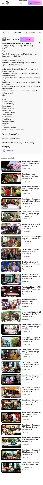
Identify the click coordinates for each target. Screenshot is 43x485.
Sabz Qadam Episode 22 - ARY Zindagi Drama (31, 426)
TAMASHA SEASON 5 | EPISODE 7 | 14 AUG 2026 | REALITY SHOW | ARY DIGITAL (31, 225)
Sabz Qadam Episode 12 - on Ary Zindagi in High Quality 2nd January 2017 (31, 213)
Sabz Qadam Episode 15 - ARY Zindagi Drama (31, 414)
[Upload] (25, 2)
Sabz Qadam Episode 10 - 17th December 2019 (31, 464)
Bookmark (31, 33)
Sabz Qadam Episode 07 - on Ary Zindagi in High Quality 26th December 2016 (32, 388)
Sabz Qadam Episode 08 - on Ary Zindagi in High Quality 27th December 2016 (32, 376)
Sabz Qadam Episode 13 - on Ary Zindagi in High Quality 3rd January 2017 (31, 351)
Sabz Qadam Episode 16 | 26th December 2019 (31, 451)
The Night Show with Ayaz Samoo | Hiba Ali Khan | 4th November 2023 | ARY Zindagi (30, 263)
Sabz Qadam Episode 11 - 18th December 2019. (31, 439)
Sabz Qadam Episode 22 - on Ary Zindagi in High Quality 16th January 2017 (32, 200)
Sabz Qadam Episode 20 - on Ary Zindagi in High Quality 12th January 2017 (32, 326)
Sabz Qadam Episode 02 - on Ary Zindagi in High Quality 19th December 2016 (32, 401)
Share (18, 33)
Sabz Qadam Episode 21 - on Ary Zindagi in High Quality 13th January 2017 (31, 188)
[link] (10, 39)
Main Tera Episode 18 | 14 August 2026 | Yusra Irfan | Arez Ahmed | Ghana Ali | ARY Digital (31, 238)
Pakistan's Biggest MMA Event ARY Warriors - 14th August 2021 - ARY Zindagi (31, 288)
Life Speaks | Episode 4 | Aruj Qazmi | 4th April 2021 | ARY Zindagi (31, 313)
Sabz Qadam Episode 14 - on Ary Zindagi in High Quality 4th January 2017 (31, 338)
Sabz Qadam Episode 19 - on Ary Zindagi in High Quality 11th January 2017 (31, 163)
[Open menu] (3, 2)
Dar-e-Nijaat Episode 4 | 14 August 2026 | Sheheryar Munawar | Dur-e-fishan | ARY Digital (31, 250)
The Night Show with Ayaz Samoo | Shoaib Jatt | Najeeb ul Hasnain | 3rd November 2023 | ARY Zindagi (31, 275)
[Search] (20, 2)
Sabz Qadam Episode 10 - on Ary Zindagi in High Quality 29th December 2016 (31, 363)
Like (7, 33)
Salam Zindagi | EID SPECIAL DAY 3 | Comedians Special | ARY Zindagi (31, 301)
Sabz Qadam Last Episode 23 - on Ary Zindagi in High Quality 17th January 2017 (31, 175)
